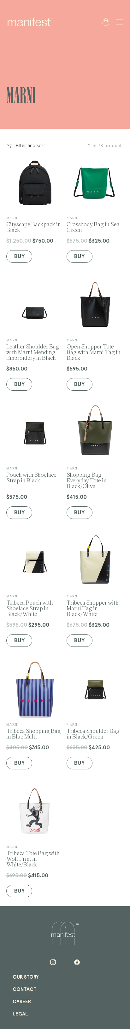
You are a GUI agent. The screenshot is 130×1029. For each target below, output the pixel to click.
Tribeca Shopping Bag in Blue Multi (33, 730)
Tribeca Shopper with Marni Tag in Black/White (93, 605)
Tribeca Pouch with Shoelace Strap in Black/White (29, 605)
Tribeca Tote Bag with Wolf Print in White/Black (33, 856)
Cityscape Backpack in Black (33, 224)
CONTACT (25, 989)
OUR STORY (25, 977)
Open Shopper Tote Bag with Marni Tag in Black (94, 349)
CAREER (22, 1001)
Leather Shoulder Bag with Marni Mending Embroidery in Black (32, 349)
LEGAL (20, 1013)
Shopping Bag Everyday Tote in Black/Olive (87, 477)
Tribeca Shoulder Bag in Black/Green (93, 730)
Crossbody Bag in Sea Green (93, 224)
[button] (118, 21)
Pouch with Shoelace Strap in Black (31, 474)
